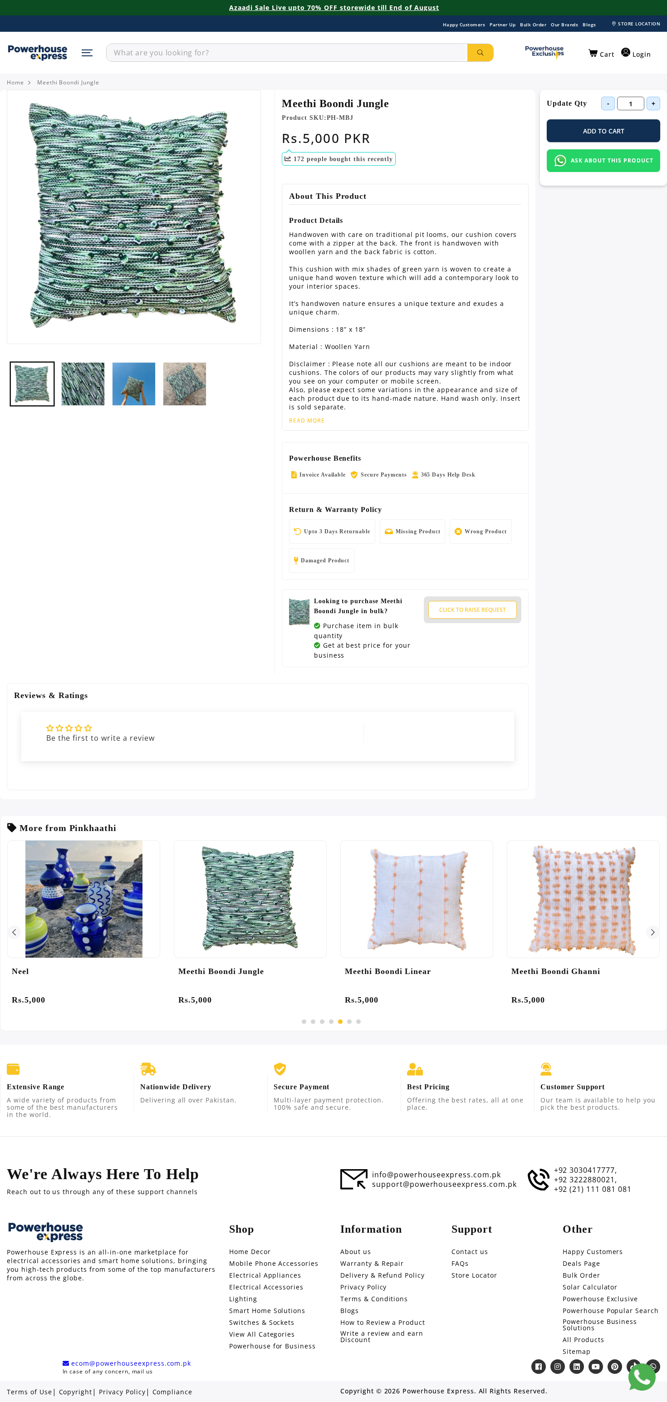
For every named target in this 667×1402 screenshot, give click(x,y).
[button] (601, 53)
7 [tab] (358, 1021)
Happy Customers (464, 24)
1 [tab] (304, 1021)
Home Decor (250, 1252)
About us (355, 1252)
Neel (20, 971)
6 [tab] (349, 1021)
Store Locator (474, 1275)
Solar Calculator (590, 1287)
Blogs (589, 24)
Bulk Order (533, 24)
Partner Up (502, 24)
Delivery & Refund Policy (382, 1275)
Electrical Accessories (266, 1287)
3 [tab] (322, 1021)
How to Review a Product (382, 1322)
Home (15, 82)
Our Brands (564, 24)
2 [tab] (313, 1021)
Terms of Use (29, 1392)
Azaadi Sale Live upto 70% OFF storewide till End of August (334, 8)
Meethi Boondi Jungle (68, 82)
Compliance (172, 1392)
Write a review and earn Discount (381, 1336)
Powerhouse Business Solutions (600, 1324)
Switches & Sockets (261, 1322)
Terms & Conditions (374, 1299)
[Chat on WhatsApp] (642, 1377)
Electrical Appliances (265, 1275)
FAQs (460, 1263)
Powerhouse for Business (272, 1346)
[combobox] (287, 52)
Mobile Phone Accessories (274, 1263)
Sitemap (577, 1351)
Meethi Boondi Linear (388, 971)
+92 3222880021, (585, 1179)
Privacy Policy (363, 1287)
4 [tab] (331, 1021)
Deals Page (581, 1263)
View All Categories (262, 1334)
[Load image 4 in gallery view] (184, 384)
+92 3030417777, (585, 1170)
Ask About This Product (612, 160)
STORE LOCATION (639, 23)
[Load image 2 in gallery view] (83, 384)
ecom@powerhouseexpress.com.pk (130, 1363)
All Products (583, 1340)
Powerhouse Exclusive (600, 1299)
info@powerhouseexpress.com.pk (436, 1174)
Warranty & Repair (372, 1263)
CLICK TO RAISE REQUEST (472, 610)
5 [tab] (340, 1021)
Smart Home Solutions (267, 1311)
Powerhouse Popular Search (611, 1311)
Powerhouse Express (438, 1391)
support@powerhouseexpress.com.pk (444, 1184)
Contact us (469, 1252)
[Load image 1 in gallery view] (32, 384)
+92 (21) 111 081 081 (593, 1189)
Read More (307, 420)
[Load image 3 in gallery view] (134, 384)
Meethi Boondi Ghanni (555, 971)
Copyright (76, 1392)
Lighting (243, 1299)
